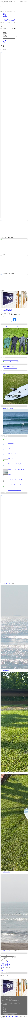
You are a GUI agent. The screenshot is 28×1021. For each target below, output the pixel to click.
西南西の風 (10, 443)
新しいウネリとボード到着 (14, 463)
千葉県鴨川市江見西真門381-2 (7, 310)
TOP (4, 13)
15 (7, 964)
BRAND (5, 15)
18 (2, 965)
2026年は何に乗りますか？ (9, 366)
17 (1, 965)
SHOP (4, 14)
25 (2, 967)
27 (5, 967)
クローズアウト (12, 448)
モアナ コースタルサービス (7, 309)
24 (1, 967)
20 (5, 965)
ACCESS (5, 18)
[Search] (15, 28)
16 (9, 964)
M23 (4, 373)
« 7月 (2, 970)
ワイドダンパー (12, 453)
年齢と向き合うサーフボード (10, 19)
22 (7, 965)
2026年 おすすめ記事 (8, 408)
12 (3, 964)
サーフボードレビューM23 (14, 490)
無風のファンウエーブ (13, 474)
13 (5, 964)
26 (3, 967)
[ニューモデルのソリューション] (11, 361)
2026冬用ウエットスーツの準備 (10, 326)
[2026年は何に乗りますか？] (10, 368)
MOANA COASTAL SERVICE (12, 1016)
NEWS (2, 290)
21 (6, 965)
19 (3, 965)
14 (6, 964)
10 (1, 964)
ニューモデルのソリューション (10, 360)
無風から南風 (11, 458)
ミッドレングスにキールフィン (15, 484)
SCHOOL (5, 16)
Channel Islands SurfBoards (9, 20)
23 (9, 965)
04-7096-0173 (6, 312)
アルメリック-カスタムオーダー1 (16, 469)
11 (2, 964)
